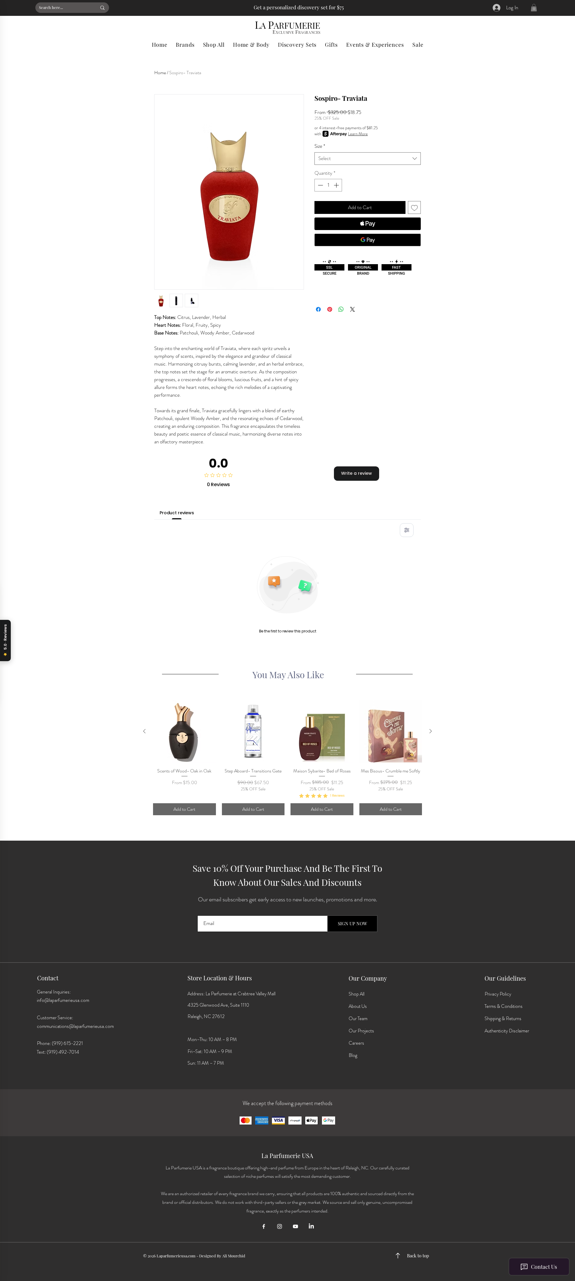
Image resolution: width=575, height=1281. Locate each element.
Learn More (358, 134)
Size (319, 146)
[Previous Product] (144, 731)
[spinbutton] (328, 185)
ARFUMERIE (297, 25)
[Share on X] (352, 309)
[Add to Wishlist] (414, 207)
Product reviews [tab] (177, 513)
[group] (287, 757)
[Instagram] (279, 1226)
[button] (534, 7)
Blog (353, 1055)
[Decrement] (319, 185)
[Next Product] (430, 731)
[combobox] (367, 158)
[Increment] (336, 185)
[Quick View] (184, 731)
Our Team (358, 1018)
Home (160, 72)
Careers (356, 1043)
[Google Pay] (367, 240)
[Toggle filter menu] (407, 530)
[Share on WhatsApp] (341, 309)
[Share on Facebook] (318, 309)
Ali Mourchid (233, 1255)
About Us (358, 1006)
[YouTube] (295, 1226)
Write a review (356, 473)
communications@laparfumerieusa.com (75, 1026)
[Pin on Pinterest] (329, 309)
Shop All (356, 994)
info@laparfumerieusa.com (63, 1000)
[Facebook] (264, 1226)
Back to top (418, 1256)
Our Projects (361, 1030)
